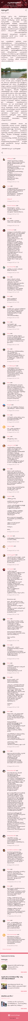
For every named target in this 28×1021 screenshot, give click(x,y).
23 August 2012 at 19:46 (13, 614)
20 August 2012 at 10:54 (13, 329)
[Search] (26, 3)
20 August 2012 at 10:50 (13, 302)
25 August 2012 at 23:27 (13, 831)
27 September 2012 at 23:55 (14, 930)
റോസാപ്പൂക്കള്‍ (11, 555)
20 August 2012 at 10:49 (13, 292)
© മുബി (9, 404)
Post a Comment (7, 949)
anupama (9, 496)
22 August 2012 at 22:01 (13, 531)
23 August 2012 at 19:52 (13, 673)
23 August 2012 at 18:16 (13, 595)
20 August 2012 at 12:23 (13, 400)
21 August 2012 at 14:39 (13, 441)
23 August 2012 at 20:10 (13, 766)
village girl (9, 199)
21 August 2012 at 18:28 (13, 492)
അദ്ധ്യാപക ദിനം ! (7, 996)
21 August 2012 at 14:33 (13, 432)
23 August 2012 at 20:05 (13, 746)
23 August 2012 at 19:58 (13, 707)
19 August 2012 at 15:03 (13, 272)
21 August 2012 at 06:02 (13, 410)
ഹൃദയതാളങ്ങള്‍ (14, 2)
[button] (26, 10)
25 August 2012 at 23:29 (13, 845)
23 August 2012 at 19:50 (13, 658)
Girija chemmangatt (12, 934)
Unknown (9, 426)
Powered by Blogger (15, 1015)
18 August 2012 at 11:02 (13, 181)
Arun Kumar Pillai (11, 266)
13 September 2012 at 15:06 (14, 881)
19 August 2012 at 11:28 (13, 262)
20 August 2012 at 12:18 (13, 378)
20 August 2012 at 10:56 (13, 344)
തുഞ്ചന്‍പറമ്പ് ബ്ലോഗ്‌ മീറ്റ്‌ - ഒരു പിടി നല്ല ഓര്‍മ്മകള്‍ (12, 977)
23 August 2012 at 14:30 (13, 550)
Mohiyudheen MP (11, 770)
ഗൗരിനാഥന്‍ (10, 230)
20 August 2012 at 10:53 (13, 317)
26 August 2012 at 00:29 (13, 865)
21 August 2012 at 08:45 (13, 422)
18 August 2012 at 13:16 (13, 201)
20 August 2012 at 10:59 (13, 361)
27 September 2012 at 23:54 (14, 916)
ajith (8, 218)
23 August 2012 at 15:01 (13, 564)
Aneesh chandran (11, 205)
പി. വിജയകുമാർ (11, 365)
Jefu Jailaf (9, 536)
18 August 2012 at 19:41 (13, 214)
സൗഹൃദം (4, 959)
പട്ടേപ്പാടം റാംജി (11, 445)
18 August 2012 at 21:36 (13, 225)
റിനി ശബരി (10, 569)
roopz (8, 186)
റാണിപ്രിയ (10, 546)
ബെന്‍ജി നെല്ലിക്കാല (13, 849)
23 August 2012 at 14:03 (13, 541)
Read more (24, 972)
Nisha (8, 277)
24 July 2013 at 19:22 (12, 945)
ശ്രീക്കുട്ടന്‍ (10, 158)
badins (17, 1018)
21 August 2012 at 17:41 (13, 464)
